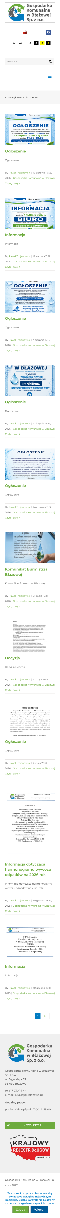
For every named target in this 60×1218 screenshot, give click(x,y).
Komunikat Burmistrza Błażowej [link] (25, 547)
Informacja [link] (25, 213)
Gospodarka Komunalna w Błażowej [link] (34, 177)
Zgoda (20, 1209)
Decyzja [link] (25, 636)
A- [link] (14, 43)
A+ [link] (20, 43)
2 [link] (45, 1016)
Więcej (39, 1209)
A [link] (30, 43)
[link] (30, 12)
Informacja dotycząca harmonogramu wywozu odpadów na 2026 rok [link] (25, 823)
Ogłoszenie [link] (25, 129)
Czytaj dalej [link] (11, 183)
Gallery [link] (35, 129)
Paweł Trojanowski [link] (19, 172)
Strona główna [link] (13, 97)
